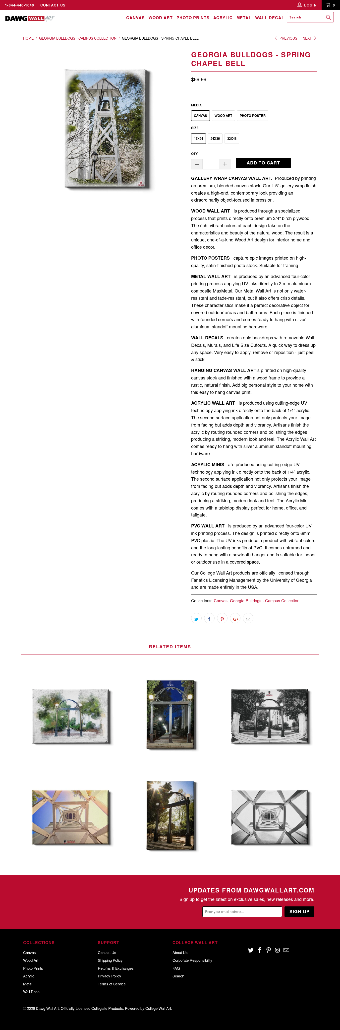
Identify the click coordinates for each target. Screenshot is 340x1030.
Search (178, 975)
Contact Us (52, 4)
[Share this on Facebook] (209, 618)
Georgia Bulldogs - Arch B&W (269, 715)
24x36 (215, 138)
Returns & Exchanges (116, 968)
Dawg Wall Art (47, 1008)
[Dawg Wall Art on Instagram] (277, 950)
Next (308, 38)
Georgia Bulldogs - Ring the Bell (269, 816)
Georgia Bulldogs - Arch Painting (70, 715)
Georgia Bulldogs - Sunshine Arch (170, 816)
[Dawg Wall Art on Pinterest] (268, 950)
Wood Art (161, 17)
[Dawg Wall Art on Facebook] (260, 950)
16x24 (198, 138)
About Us (180, 952)
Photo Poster (253, 115)
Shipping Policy (110, 960)
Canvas (135, 17)
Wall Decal (269, 17)
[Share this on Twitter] (196, 618)
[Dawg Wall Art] (30, 18)
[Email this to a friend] (248, 618)
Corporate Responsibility (192, 960)
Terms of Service (112, 983)
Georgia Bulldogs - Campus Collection (264, 600)
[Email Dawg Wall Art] (286, 950)
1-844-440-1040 (19, 4)
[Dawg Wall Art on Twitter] (251, 950)
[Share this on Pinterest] (222, 618)
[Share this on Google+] (235, 618)
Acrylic (223, 17)
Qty (194, 153)
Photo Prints (193, 17)
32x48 (231, 138)
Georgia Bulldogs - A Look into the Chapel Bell (70, 816)
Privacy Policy (109, 975)
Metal (243, 17)
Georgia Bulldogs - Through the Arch (170, 715)
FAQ (176, 968)
